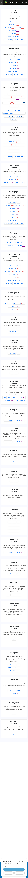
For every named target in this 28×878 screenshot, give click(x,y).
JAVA (14, 21)
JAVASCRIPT (9, 116)
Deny (19, 872)
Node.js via (13, 531)
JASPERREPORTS (19, 39)
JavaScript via (13, 528)
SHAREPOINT (8, 39)
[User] (22, 2)
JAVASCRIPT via (18, 397)
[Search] (26, 2)
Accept (14, 869)
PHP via (20, 27)
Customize (8, 872)
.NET (9, 21)
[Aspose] (10, 2)
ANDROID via (14, 24)
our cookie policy (18, 866)
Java (14, 690)
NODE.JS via (9, 27)
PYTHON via (14, 30)
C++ (19, 21)
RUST (13, 119)
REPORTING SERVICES (14, 36)
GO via (19, 116)
